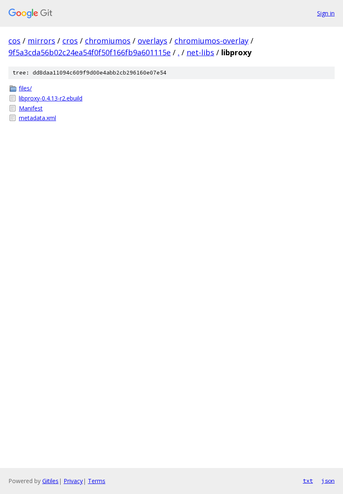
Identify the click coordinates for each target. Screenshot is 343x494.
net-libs (200, 52)
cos (14, 41)
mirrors (41, 41)
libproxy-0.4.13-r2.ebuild (50, 98)
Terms (96, 481)
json (328, 480)
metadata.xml (37, 118)
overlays (152, 41)
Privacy (73, 481)
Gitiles (50, 481)
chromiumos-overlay (211, 41)
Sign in (326, 13)
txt (308, 480)
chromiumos (108, 41)
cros (70, 41)
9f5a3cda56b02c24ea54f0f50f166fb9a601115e (89, 52)
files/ (25, 88)
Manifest (31, 108)
